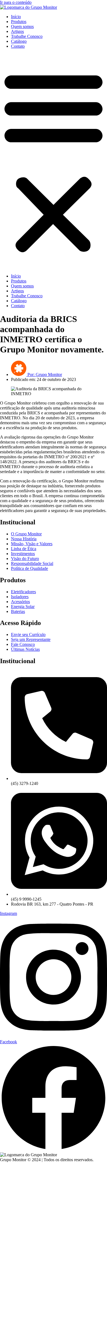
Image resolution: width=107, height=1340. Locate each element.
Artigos (17, 31)
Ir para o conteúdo (16, 2)
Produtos (18, 21)
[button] (53, 161)
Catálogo (19, 41)
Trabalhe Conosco (27, 36)
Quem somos (22, 26)
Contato (18, 46)
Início (16, 16)
